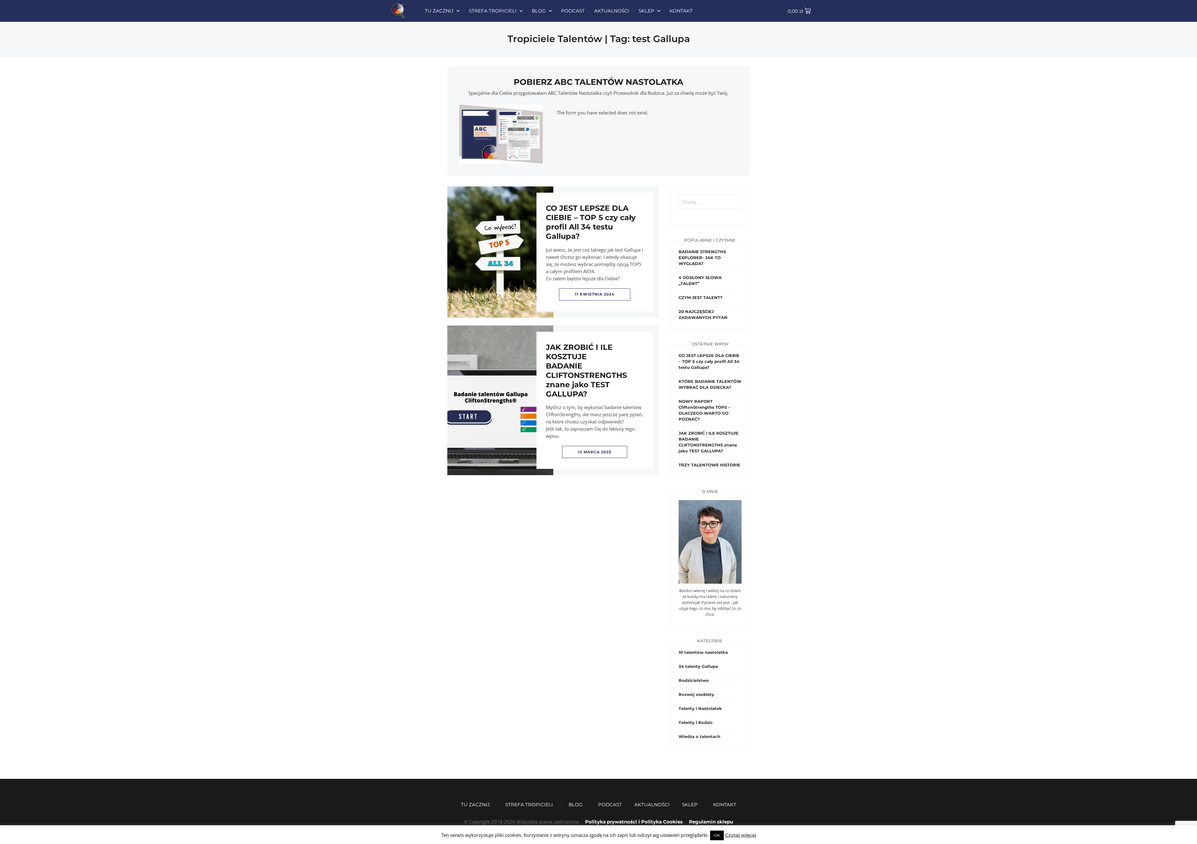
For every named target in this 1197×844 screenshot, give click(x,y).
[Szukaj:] (710, 202)
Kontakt (681, 11)
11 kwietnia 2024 (594, 294)
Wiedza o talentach (699, 736)
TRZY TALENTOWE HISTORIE (709, 464)
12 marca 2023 (594, 452)
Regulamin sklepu (711, 822)
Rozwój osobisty (696, 694)
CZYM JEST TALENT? (701, 297)
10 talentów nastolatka (703, 652)
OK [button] (717, 835)
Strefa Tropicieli (493, 11)
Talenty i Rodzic (696, 722)
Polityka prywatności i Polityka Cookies (634, 822)
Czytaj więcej (740, 835)
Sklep (646, 11)
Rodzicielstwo (694, 680)
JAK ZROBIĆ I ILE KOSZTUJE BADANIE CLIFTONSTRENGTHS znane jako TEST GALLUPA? (586, 370)
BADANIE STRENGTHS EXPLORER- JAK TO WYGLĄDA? (702, 257)
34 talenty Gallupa (698, 666)
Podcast (573, 11)
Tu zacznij (439, 11)
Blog (539, 11)
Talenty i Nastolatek (700, 708)
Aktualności (611, 11)
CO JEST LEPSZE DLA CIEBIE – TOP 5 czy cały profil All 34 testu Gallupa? (591, 222)
